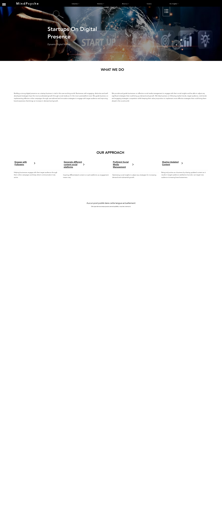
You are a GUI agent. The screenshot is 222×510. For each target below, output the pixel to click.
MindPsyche (27, 3)
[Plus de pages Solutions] (103, 3)
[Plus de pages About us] (128, 3)
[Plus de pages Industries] (78, 3)
